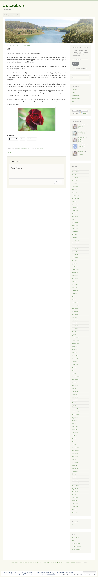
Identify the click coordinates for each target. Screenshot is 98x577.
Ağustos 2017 (75, 444)
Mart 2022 (74, 281)
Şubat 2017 (75, 462)
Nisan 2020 (75, 349)
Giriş (73, 540)
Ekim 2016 (74, 474)
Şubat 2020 (75, 355)
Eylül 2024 (74, 213)
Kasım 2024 (75, 210)
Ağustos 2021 (75, 302)
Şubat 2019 (75, 391)
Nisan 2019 (75, 385)
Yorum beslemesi (76, 546)
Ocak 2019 (75, 394)
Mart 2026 (74, 175)
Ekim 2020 (74, 332)
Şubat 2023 (75, 249)
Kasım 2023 (75, 231)
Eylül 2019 (74, 370)
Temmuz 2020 (75, 341)
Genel (73, 525)
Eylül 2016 (74, 477)
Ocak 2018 (75, 429)
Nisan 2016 (75, 492)
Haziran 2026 (75, 172)
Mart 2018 (74, 424)
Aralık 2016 (75, 468)
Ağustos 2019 (75, 373)
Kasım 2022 (75, 258)
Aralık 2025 (75, 184)
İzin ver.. (74, 101)
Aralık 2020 (75, 326)
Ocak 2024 (75, 225)
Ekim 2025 (74, 190)
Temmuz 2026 (75, 169)
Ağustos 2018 (75, 409)
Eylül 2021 (74, 299)
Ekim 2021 (74, 296)
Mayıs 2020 (75, 346)
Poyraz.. (74, 92)
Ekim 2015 (74, 509)
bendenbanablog (25, 148)
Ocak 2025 (75, 204)
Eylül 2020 (74, 335)
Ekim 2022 (74, 261)
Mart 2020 (74, 352)
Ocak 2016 (75, 501)
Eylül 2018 (74, 406)
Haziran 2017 (75, 450)
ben (64, 153)
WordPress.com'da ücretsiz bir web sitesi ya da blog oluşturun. (27, 562)
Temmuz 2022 (75, 269)
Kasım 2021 (75, 293)
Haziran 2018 (75, 415)
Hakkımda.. (15, 15)
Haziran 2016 (75, 486)
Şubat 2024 (75, 222)
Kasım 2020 (75, 329)
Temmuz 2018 (75, 412)
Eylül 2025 (74, 192)
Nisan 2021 (75, 314)
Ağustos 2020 (75, 338)
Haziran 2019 (75, 379)
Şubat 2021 (75, 320)
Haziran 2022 (75, 272)
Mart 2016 (74, 495)
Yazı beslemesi (76, 543)
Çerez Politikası (51, 574)
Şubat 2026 (75, 178)
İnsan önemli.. (75, 95)
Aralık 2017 (75, 432)
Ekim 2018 (74, 403)
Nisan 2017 (75, 456)
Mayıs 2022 (75, 275)
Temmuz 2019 (75, 376)
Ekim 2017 (74, 438)
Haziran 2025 (75, 198)
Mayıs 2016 (75, 489)
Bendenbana (13, 5)
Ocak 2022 (75, 287)
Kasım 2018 (75, 400)
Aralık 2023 (75, 228)
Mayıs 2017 (75, 453)
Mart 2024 (74, 219)
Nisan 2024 (75, 216)
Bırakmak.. (74, 89)
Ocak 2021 (75, 323)
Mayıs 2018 (75, 418)
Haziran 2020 (75, 344)
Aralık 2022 (75, 255)
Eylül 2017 (74, 441)
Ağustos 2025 (75, 195)
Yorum (58, 182)
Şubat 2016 (75, 498)
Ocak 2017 (75, 465)
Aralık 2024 (75, 207)
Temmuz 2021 (75, 305)
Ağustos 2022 (75, 267)
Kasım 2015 (75, 506)
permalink (40, 148)
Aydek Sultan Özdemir (23, 45)
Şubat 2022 (75, 284)
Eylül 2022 (74, 264)
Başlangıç (7, 15)
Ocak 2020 (75, 358)
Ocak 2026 (75, 181)
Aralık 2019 (75, 361)
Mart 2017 (74, 459)
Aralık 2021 (75, 290)
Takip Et (75, 64)
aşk (19, 148)
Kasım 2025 (75, 187)
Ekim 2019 (74, 367)
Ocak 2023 (75, 252)
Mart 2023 (74, 246)
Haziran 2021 (75, 308)
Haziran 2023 (75, 243)
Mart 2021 (74, 317)
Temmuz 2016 (75, 483)
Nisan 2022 (75, 278)
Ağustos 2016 (75, 480)
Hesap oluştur (75, 537)
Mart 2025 (74, 201)
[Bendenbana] (49, 31)
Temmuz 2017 (75, 447)
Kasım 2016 (75, 471)
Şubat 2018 (75, 426)
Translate (85, 113)
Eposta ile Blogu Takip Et (80, 47)
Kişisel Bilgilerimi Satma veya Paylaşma (53, 562)
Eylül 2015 (74, 512)
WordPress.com (76, 549)
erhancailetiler (82, 146)
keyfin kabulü (11, 153)
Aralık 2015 (75, 503)
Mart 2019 (74, 388)
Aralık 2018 (75, 397)
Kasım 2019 (75, 364)
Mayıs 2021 (75, 311)
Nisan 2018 (75, 421)
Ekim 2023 (74, 234)
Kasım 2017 (75, 435)
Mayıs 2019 (75, 382)
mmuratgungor (82, 133)
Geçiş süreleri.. (76, 98)
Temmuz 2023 (75, 240)
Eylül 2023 (74, 237)
